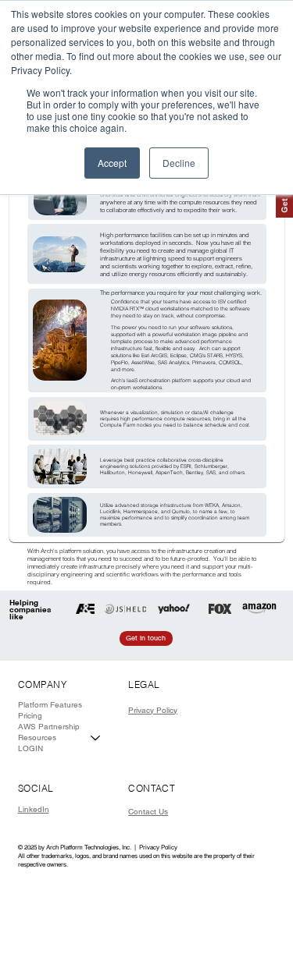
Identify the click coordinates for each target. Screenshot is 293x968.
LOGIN (30, 748)
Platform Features (50, 705)
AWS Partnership (49, 727)
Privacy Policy (152, 710)
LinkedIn (33, 809)
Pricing (30, 716)
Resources (37, 737)
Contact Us (148, 812)
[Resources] (96, 737)
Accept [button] (112, 162)
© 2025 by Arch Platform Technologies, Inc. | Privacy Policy (97, 847)
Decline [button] (179, 162)
